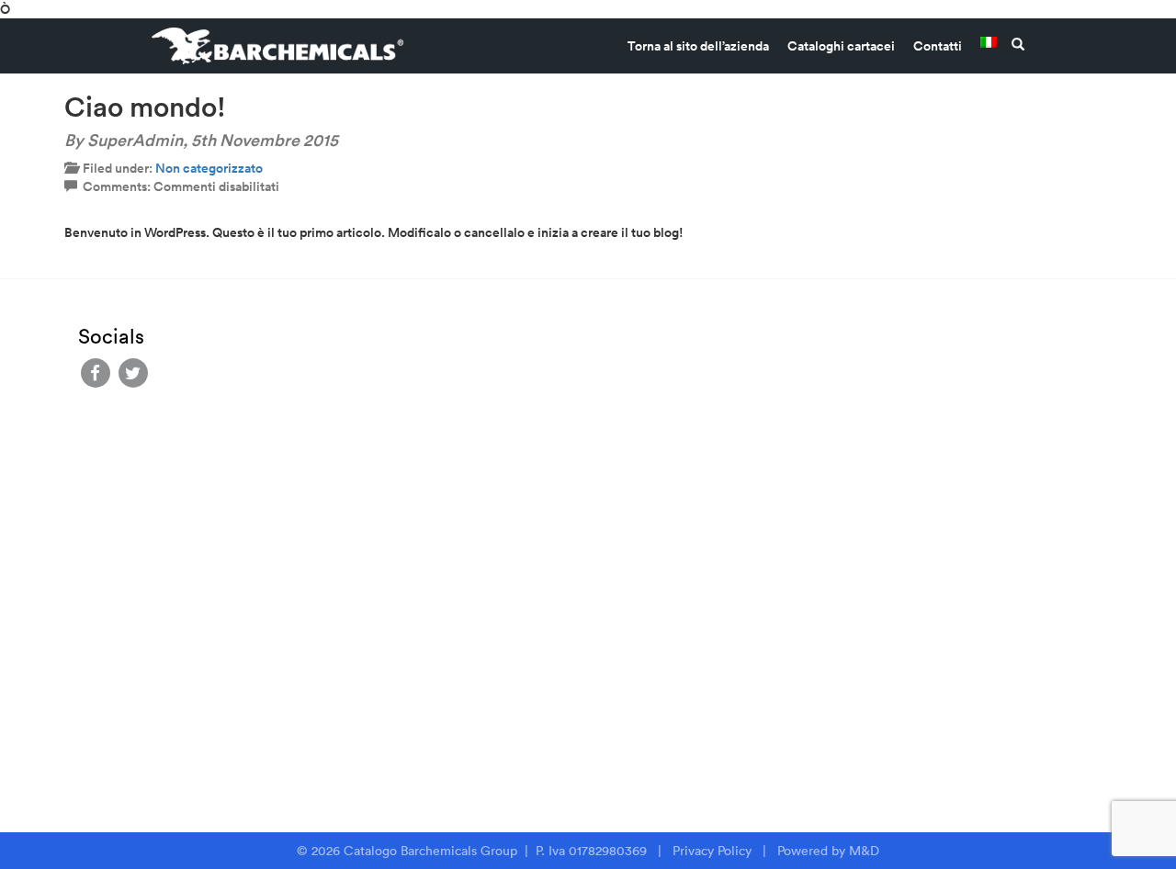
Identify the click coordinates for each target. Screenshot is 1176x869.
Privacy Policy (712, 850)
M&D (864, 850)
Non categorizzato (209, 168)
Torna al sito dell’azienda (698, 46)
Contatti (937, 46)
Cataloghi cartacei (841, 46)
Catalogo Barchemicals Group (432, 850)
